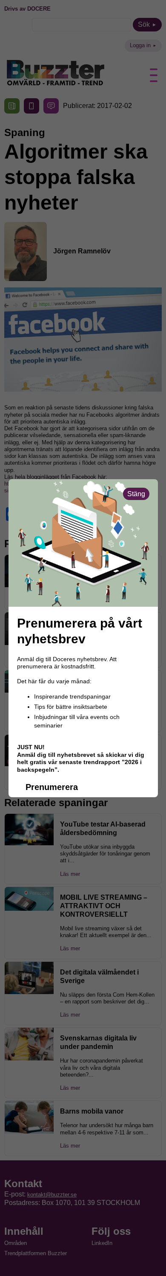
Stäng (136, 493)
